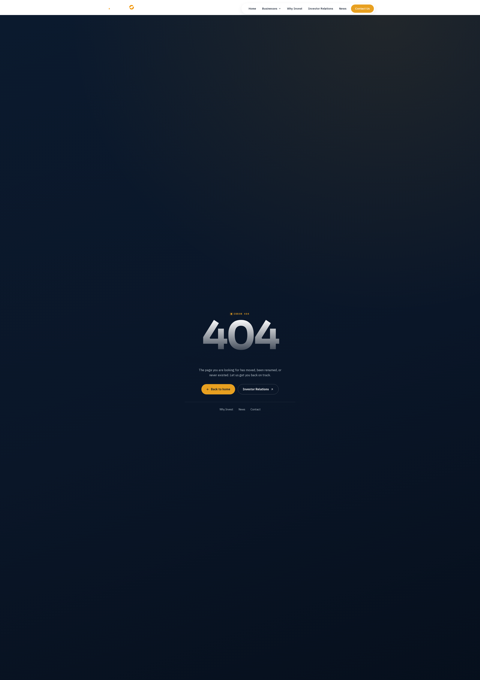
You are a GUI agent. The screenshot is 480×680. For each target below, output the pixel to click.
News (342, 8)
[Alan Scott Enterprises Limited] (122, 9)
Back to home (220, 389)
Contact (255, 409)
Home (252, 8)
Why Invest (294, 8)
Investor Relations (320, 8)
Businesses (269, 8)
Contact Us (362, 8)
